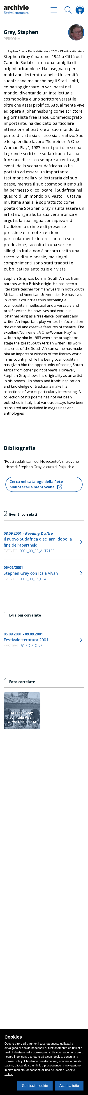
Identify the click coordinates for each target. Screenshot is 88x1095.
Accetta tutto (69, 1086)
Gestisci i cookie (35, 1086)
